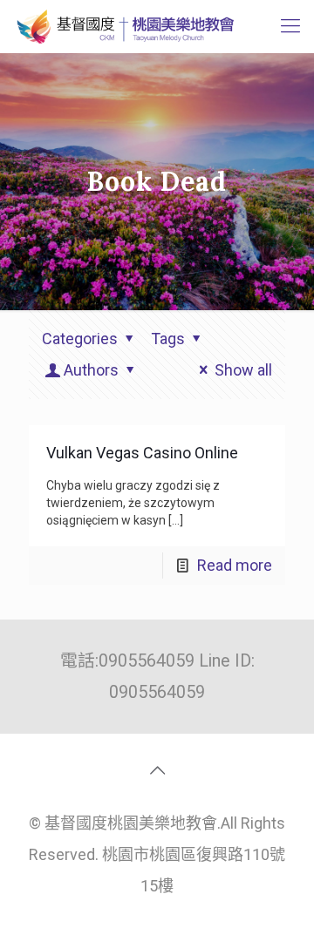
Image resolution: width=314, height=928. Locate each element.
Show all (243, 370)
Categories (80, 338)
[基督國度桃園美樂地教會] (123, 26)
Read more (234, 565)
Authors (91, 370)
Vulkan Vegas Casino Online (142, 453)
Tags (168, 338)
